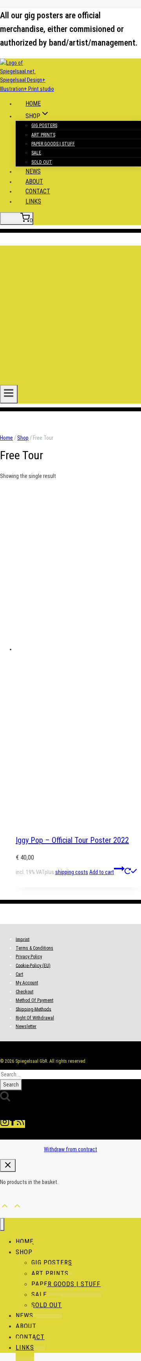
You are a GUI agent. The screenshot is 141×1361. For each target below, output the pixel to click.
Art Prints (43, 135)
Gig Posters (44, 125)
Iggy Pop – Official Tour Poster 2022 (72, 840)
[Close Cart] (8, 1165)
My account (27, 983)
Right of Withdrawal (35, 1018)
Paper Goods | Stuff (53, 144)
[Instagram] (4, 1124)
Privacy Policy (29, 956)
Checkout (24, 992)
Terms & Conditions (34, 948)
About (34, 181)
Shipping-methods (33, 1009)
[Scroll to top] (4, 1204)
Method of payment (34, 1000)
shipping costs (71, 872)
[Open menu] (9, 394)
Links (33, 201)
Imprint (22, 939)
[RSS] (20, 1124)
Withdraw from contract (70, 1149)
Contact (37, 191)
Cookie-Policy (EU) (33, 965)
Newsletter (26, 1026)
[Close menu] (2, 1224)
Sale (36, 153)
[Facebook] (12, 1124)
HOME (33, 103)
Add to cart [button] (101, 872)
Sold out (41, 162)
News (33, 171)
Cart (19, 974)
